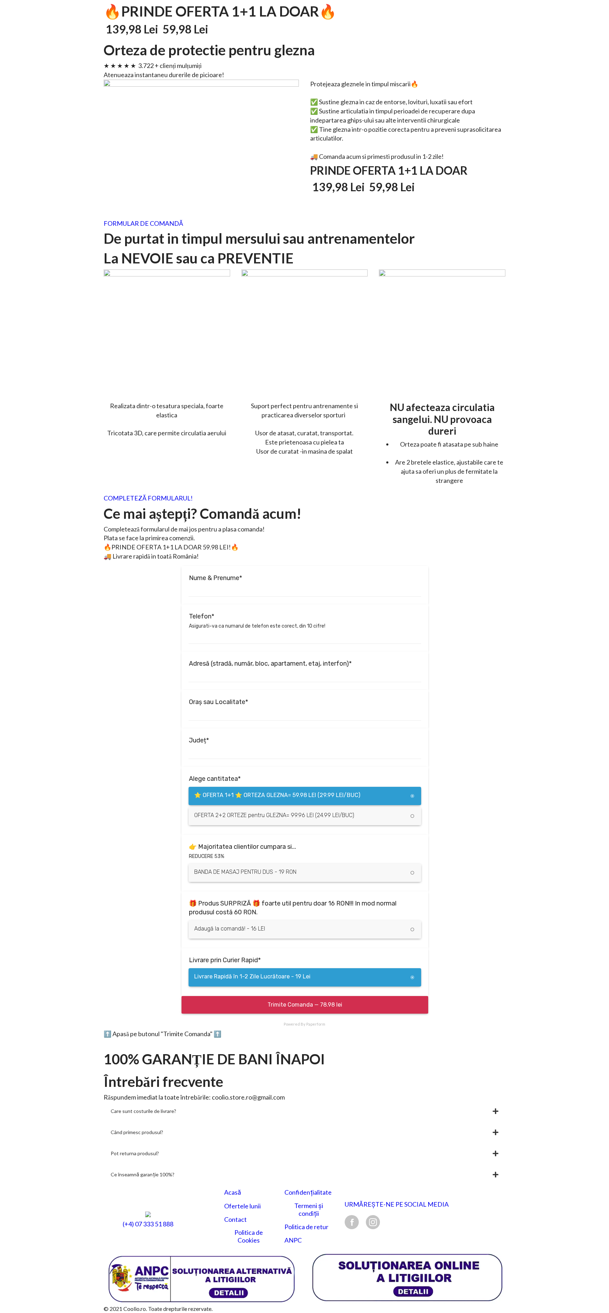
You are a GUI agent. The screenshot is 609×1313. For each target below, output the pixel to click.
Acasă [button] (232, 1192)
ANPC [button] (293, 1240)
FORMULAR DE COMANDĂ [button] (143, 223)
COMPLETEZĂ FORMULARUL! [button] (148, 498)
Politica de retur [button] (306, 1227)
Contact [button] (235, 1219)
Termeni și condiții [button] (308, 1209)
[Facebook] (352, 1222)
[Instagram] (373, 1222)
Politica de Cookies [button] (248, 1236)
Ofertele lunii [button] (242, 1206)
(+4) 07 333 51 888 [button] (148, 1224)
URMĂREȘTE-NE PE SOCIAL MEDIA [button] (397, 1204)
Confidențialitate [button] (308, 1192)
